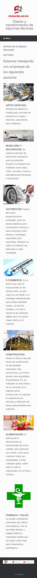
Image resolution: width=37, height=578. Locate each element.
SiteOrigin (20, 574)
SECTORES (8, 55)
